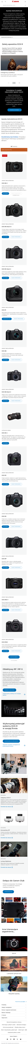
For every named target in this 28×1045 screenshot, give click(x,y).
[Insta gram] (10, 1039)
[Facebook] (7, 1039)
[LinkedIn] (14, 1039)
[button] (9, 83)
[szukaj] (5, 2)
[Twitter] (17, 1039)
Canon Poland (13, 1036)
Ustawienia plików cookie (14, 1032)
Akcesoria (3, 795)
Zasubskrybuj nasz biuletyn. (10, 137)
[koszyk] (2, 2)
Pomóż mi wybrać (14, 109)
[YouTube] (20, 1039)
